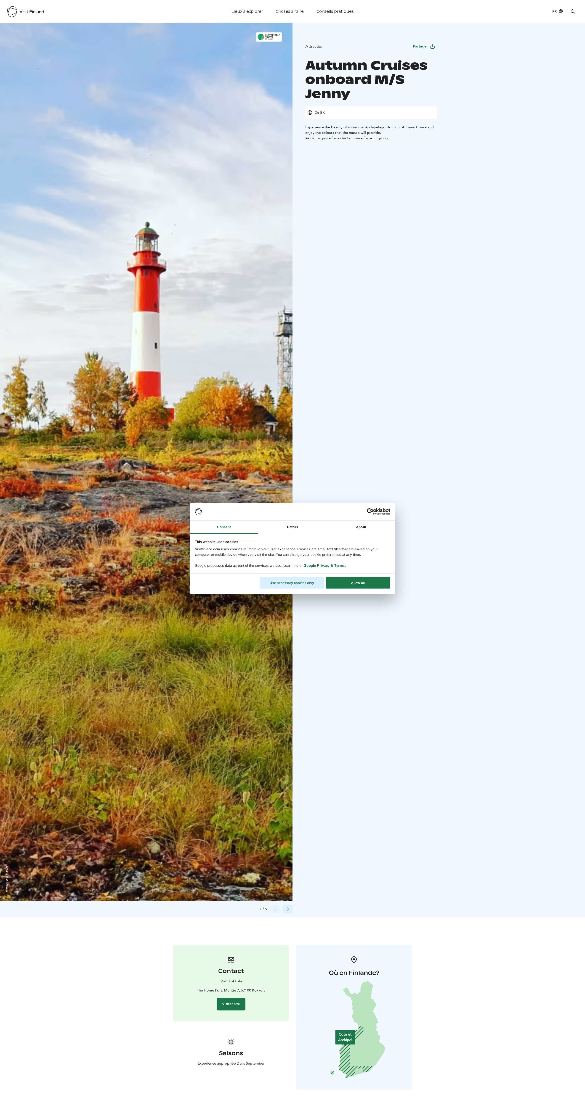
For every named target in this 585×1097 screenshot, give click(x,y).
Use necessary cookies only (292, 583)
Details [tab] (292, 527)
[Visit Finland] (25, 11)
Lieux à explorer (247, 11)
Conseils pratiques (335, 11)
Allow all (358, 583)
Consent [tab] (224, 527)
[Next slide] (287, 909)
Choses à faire (290, 11)
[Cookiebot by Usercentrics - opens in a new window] (370, 511)
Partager (420, 46)
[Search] (573, 11)
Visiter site (231, 1004)
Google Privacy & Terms (324, 565)
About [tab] (361, 527)
